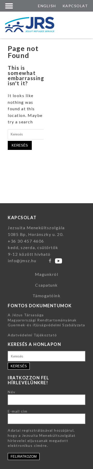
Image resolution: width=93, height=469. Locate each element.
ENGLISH (47, 6)
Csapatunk (46, 285)
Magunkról (46, 274)
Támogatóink (47, 295)
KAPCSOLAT (75, 6)
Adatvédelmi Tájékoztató (32, 335)
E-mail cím (17, 411)
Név (12, 392)
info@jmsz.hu (22, 260)
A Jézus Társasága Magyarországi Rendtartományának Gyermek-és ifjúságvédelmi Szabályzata (46, 320)
